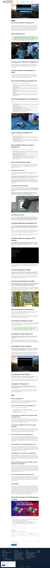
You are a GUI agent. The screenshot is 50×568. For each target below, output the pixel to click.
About (17, 1)
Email (22, 533)
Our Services (23, 1)
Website (32, 533)
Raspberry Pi (13, 20)
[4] (28, 317)
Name (13, 533)
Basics (28, 1)
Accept (3, 565)
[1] (18, 95)
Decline (7, 565)
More (32, 1)
